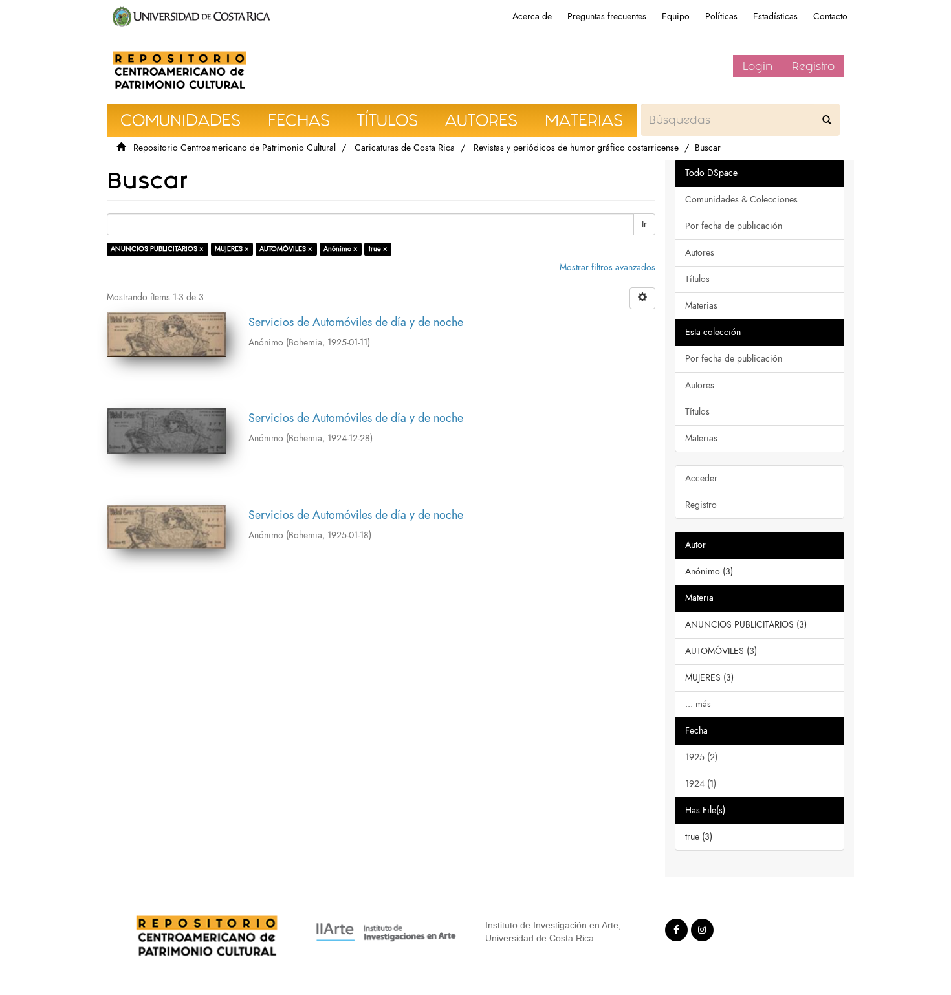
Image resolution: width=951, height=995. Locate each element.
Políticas (721, 16)
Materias (701, 306)
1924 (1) (700, 784)
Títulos (697, 279)
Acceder (701, 478)
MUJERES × (232, 249)
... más (698, 704)
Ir (644, 224)
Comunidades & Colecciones (741, 199)
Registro (813, 66)
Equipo (676, 16)
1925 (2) (701, 757)
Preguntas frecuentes (606, 16)
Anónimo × (340, 249)
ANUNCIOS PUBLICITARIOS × (157, 249)
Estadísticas (775, 16)
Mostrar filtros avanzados (607, 267)
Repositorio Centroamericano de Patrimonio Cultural (234, 148)
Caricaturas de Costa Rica (405, 148)
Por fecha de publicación (733, 226)
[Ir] (827, 120)
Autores (699, 252)
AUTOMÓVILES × (285, 249)
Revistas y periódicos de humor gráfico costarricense (576, 148)
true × (378, 249)
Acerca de (532, 16)
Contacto (830, 16)
